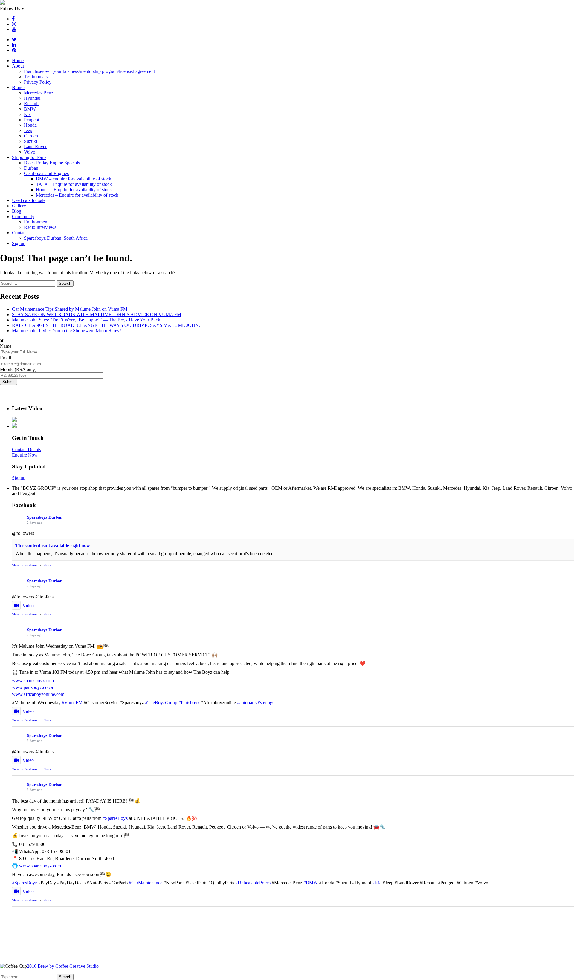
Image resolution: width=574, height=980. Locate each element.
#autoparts (247, 702)
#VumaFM (72, 702)
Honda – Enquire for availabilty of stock (74, 189)
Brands (18, 87)
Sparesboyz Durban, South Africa (56, 238)
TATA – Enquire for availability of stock (74, 184)
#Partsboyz (188, 702)
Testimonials (36, 76)
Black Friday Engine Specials (52, 162)
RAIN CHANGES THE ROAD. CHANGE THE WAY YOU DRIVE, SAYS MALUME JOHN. (106, 325)
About (18, 65)
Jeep (28, 130)
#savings (266, 702)
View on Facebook (25, 565)
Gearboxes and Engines (46, 173)
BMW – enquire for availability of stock (73, 178)
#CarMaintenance (145, 882)
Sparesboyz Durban (44, 517)
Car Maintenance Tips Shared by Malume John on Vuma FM (69, 309)
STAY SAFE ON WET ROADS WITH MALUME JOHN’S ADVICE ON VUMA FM (96, 314)
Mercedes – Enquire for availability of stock (77, 194)
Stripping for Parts (29, 157)
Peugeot (31, 119)
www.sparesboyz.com (33, 680)
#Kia (376, 882)
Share (47, 565)
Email (5, 357)
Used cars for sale (28, 200)
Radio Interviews (40, 227)
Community (23, 216)
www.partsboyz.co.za (32, 687)
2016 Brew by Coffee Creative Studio (63, 966)
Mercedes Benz (38, 92)
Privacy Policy (37, 82)
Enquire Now (25, 454)
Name (5, 346)
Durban (31, 168)
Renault (31, 103)
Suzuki (30, 141)
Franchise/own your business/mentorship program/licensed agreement (89, 71)
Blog (16, 211)
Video (28, 605)
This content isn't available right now (52, 545)
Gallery (19, 205)
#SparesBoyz (115, 818)
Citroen (31, 135)
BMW (30, 108)
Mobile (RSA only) (18, 369)
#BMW (310, 882)
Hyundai (32, 98)
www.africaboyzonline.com (38, 694)
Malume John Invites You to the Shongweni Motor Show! (66, 330)
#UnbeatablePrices (253, 882)
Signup (18, 243)
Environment (36, 221)
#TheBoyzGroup (161, 702)
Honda (30, 125)
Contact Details (26, 449)
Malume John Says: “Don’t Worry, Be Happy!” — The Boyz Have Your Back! (87, 319)
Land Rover (35, 146)
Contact (19, 232)
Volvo (29, 151)
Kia (27, 114)
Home (18, 60)
